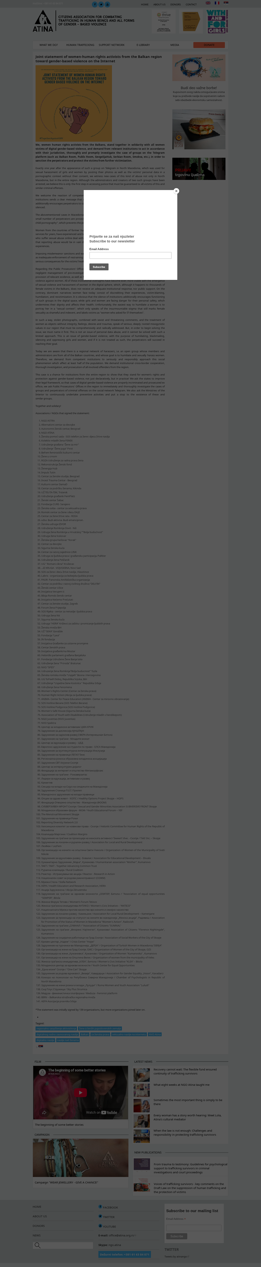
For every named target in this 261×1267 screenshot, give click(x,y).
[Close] (176, 191)
